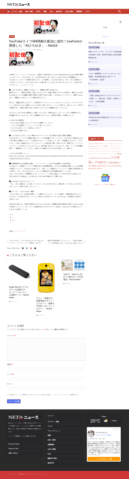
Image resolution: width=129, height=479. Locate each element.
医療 (96, 158)
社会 (51, 11)
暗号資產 (104, 166)
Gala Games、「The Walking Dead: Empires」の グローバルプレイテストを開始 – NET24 (27, 241)
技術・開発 (29, 11)
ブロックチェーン (54, 431)
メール (10, 374)
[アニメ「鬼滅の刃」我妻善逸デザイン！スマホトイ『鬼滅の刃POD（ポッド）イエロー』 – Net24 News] (46, 261)
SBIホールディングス (115, 143)
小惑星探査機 (112, 162)
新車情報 (99, 166)
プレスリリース (105, 154)
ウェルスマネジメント (96, 149)
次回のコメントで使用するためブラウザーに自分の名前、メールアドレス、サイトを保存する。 (44, 395)
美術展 (113, 166)
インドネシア (111, 146)
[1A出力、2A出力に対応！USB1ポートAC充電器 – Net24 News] (73, 261)
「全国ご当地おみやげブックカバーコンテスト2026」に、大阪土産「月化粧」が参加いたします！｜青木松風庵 (104, 98)
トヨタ (97, 151)
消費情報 (79, 11)
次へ (13, 220)
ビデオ (87, 11)
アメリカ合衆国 (103, 146)
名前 (9, 364)
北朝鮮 (93, 158)
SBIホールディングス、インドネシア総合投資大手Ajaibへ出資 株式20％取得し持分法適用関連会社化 (104, 55)
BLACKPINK (94, 143)
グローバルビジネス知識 (103, 435)
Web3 (38, 11)
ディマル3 (115, 149)
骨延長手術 (99, 168)
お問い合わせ (13, 453)
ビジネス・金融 (16, 11)
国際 (45, 11)
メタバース (113, 154)
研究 (110, 166)
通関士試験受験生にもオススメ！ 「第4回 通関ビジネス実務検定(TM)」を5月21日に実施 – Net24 (65, 241)
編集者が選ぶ (52, 458)
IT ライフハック (19, 231)
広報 (119, 163)
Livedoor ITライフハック (26, 49)
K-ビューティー (106, 143)
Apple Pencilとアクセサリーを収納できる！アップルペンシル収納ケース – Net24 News (19, 292)
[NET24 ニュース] (8, 11)
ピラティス (91, 154)
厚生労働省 (101, 158)
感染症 (90, 166)
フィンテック (97, 154)
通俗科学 (59, 11)
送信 (27, 436)
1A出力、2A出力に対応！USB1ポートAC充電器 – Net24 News (73, 277)
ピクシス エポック (116, 151)
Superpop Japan (92, 146)
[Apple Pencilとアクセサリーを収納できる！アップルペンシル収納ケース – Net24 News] (19, 261)
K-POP (100, 143)
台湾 (105, 158)
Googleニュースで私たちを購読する (105, 184)
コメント (11, 335)
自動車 (117, 166)
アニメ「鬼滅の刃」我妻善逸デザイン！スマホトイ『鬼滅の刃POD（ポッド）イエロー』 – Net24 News (45, 305)
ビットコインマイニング (105, 151)
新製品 (94, 166)
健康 (121, 154)
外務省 (108, 158)
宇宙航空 (100, 162)
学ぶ (93, 163)
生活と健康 (69, 11)
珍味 (107, 166)
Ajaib (89, 143)
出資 (89, 158)
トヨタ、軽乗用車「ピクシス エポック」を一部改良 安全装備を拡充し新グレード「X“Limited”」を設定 (104, 76)
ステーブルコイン (107, 148)
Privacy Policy (14, 444)
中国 (117, 154)
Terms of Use (13, 448)
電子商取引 (94, 168)
